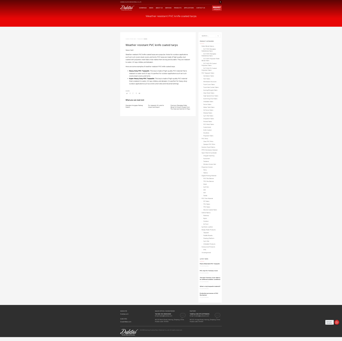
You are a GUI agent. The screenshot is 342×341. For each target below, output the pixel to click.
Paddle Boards (207, 235)
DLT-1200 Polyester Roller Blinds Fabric (211, 59)
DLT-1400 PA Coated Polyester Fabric (209, 64)
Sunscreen (206, 158)
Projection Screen (207, 167)
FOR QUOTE (217, 8)
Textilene (206, 161)
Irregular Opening (208, 156)
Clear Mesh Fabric (208, 93)
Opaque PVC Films (209, 144)
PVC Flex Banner (208, 178)
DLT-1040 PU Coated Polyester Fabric (209, 69)
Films (205, 170)
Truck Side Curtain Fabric (211, 87)
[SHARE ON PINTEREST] (136, 93)
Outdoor (206, 221)
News (145, 39)
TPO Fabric (206, 207)
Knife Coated (207, 130)
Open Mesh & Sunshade (209, 153)
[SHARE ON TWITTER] (127, 93)
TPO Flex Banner (208, 181)
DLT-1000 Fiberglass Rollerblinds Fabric (209, 55)
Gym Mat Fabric (208, 116)
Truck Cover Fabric (209, 84)
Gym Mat (206, 241)
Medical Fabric (207, 113)
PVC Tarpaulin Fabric (208, 73)
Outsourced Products (208, 247)
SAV (204, 190)
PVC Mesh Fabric (208, 124)
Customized (207, 127)
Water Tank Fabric (209, 107)
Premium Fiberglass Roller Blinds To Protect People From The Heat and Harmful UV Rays (180, 107)
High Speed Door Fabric (210, 96)
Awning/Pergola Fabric (210, 90)
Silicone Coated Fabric (210, 210)
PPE (204, 250)
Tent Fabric (206, 79)
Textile (205, 195)
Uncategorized (206, 252)
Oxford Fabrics (206, 213)
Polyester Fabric (208, 136)
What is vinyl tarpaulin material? (210, 286)
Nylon (205, 218)
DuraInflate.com (125, 322)
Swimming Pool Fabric (210, 99)
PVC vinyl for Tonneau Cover (209, 270)
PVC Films (205, 138)
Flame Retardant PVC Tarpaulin (210, 263)
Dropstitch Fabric (208, 118)
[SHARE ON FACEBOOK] (130, 93)
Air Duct (205, 224)
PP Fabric (206, 201)
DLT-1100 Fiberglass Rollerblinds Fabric (209, 50)
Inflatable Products (209, 244)
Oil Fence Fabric (208, 110)
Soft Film (206, 187)
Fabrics (205, 173)
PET (204, 193)
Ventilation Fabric (208, 76)
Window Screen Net (209, 164)
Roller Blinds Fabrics (208, 46)
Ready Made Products (209, 230)
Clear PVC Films (208, 141)
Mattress (206, 215)
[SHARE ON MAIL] (139, 93)
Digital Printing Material (209, 175)
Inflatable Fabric (208, 101)
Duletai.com (124, 314)
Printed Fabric (207, 121)
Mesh (205, 184)
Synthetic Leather (207, 227)
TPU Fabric (206, 204)
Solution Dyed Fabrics (208, 147)
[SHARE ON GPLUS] (133, 93)
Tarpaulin (206, 232)
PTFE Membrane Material (209, 150)
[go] (218, 36)
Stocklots (206, 133)
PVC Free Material (207, 198)
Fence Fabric (207, 104)
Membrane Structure (209, 81)
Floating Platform (208, 238)
